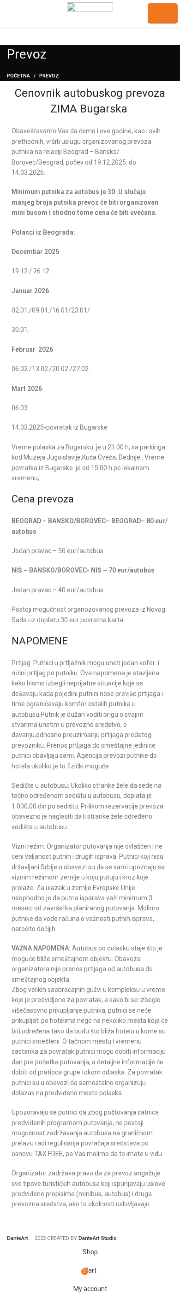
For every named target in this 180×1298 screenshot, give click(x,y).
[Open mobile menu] (11, 13)
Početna (18, 76)
